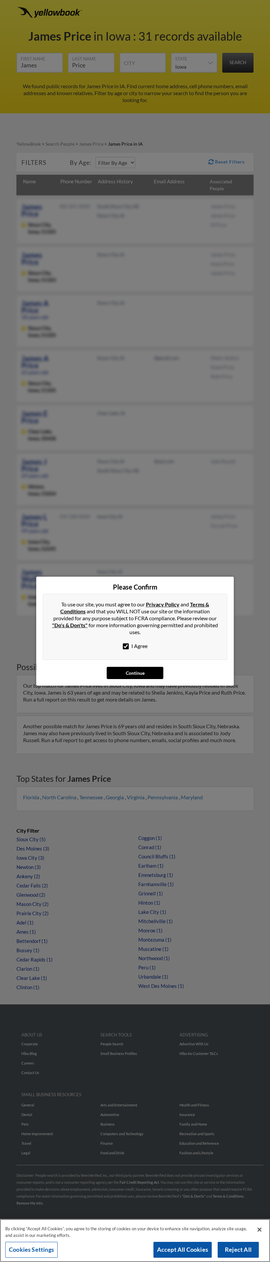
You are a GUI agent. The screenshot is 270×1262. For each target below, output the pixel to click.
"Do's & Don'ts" (70, 625)
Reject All (238, 1249)
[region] (135, 1240)
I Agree (139, 646)
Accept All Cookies (182, 1249)
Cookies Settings (31, 1249)
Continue (135, 673)
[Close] (259, 1229)
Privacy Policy (162, 604)
